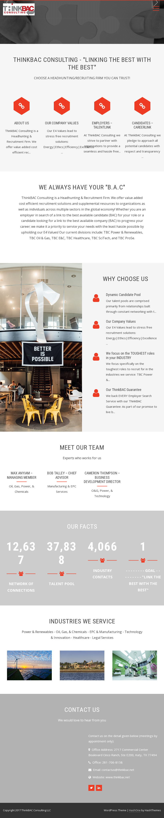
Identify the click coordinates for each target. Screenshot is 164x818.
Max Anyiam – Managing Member (21, 475)
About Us (21, 123)
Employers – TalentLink (102, 125)
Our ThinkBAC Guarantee (123, 390)
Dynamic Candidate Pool (123, 295)
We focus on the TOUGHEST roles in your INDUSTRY (130, 355)
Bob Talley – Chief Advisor (62, 475)
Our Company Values (62, 123)
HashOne (135, 810)
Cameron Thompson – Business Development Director (102, 477)
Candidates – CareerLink (142, 125)
